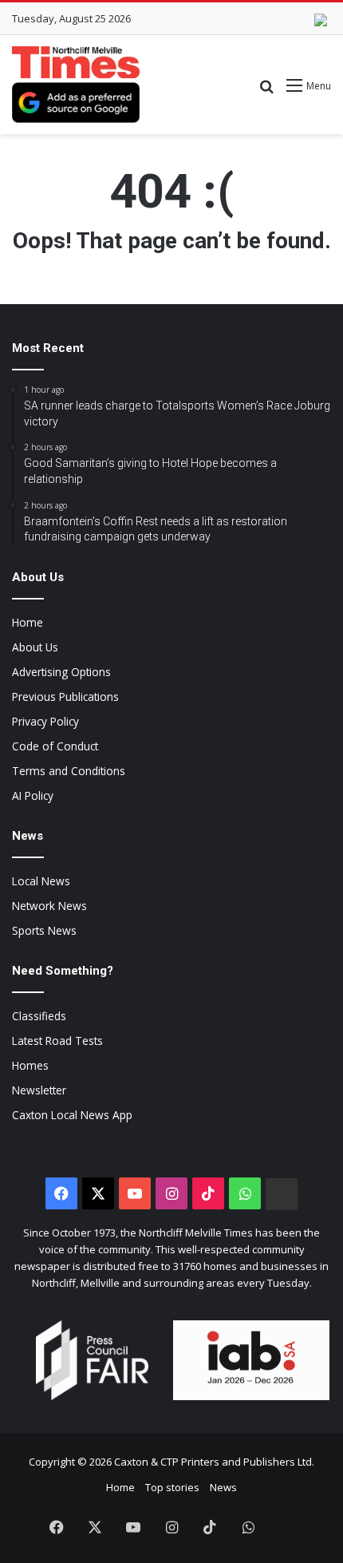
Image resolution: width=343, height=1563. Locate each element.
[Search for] (266, 91)
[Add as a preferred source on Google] (76, 102)
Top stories (172, 1487)
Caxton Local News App (72, 1114)
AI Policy (32, 795)
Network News (49, 905)
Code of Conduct (55, 746)
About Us (35, 647)
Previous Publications (65, 696)
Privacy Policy (45, 721)
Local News (41, 880)
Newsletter (39, 1090)
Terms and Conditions (68, 770)
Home (27, 622)
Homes (30, 1065)
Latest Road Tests (57, 1040)
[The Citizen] (282, 1194)
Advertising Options (61, 671)
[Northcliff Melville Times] (76, 62)
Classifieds (39, 1015)
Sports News (44, 930)
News (223, 1487)
